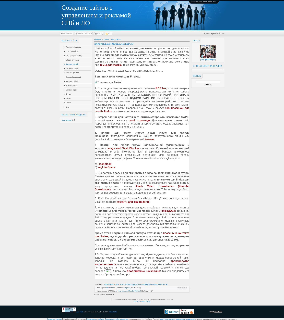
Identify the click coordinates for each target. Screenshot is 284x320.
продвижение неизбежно (143, 271)
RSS (110, 33)
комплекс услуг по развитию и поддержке (177, 319)
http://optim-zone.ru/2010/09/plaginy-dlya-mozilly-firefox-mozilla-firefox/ (135, 284)
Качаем (149, 139)
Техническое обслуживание (116, 319)
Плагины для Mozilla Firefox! (129, 291)
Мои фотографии (208, 60)
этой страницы (139, 120)
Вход (100, 33)
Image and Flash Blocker (123, 148)
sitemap (113, 312)
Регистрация (85, 33)
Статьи (106, 39)
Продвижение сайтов (95, 319)
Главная (67, 33)
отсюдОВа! (168, 210)
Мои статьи (66, 120)
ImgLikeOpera (106, 167)
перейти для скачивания (133, 201)
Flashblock (104, 164)
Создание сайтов (54, 319)
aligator (127, 288)
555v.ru (79, 312)
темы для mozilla (111, 65)
